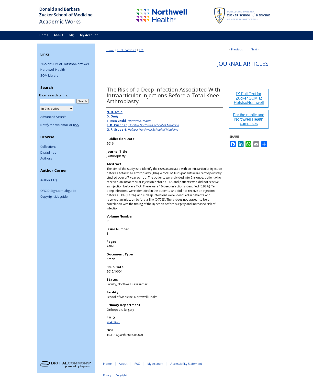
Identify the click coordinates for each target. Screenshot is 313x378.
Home (110, 50)
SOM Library (49, 76)
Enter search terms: (53, 95)
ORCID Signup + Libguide (58, 191)
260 (141, 50)
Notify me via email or (59, 125)
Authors (46, 158)
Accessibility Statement (186, 364)
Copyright (121, 375)
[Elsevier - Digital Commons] (66, 364)
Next (254, 49)
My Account (155, 364)
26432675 (113, 322)
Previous (237, 49)
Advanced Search (53, 117)
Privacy (107, 375)
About (123, 364)
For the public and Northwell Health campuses (248, 119)
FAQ (137, 364)
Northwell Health (52, 70)
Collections (48, 147)
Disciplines (48, 153)
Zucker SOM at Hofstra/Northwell (64, 64)
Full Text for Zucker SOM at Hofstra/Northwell (249, 98)
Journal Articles (242, 63)
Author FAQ (48, 180)
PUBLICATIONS (126, 50)
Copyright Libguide (54, 197)
